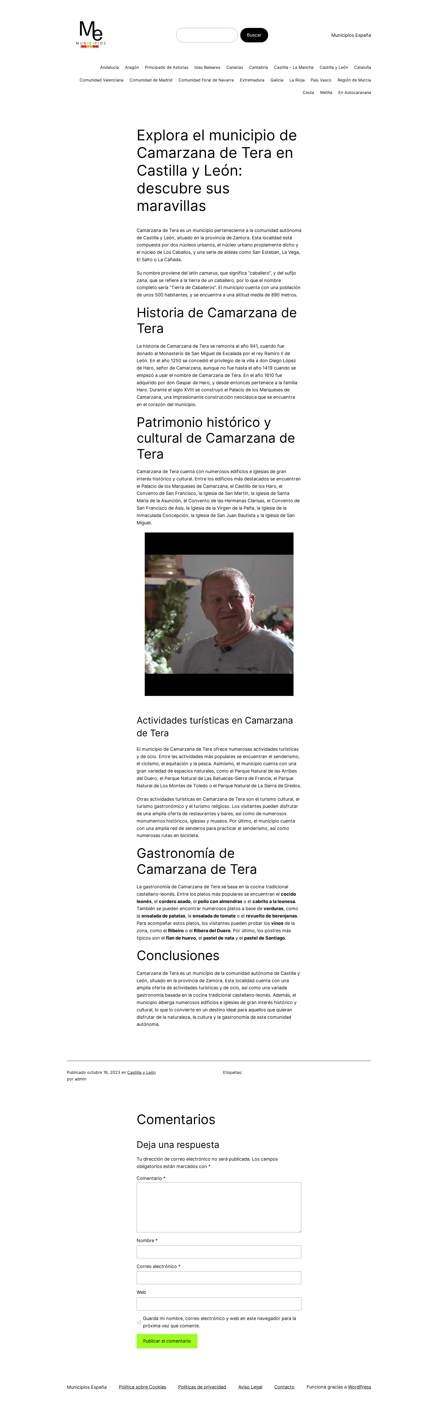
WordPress (359, 1387)
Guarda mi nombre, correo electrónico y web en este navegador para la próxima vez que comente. (219, 1322)
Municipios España (351, 35)
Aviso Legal (250, 1387)
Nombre (147, 1240)
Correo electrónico (158, 1266)
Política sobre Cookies (142, 1387)
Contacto (284, 1387)
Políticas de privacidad (202, 1387)
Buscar (254, 35)
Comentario (151, 1178)
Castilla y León (141, 1072)
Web (141, 1292)
